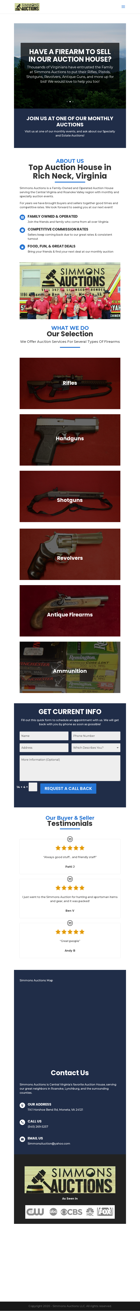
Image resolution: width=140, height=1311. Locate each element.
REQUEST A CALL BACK (68, 788)
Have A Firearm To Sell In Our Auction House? (70, 55)
